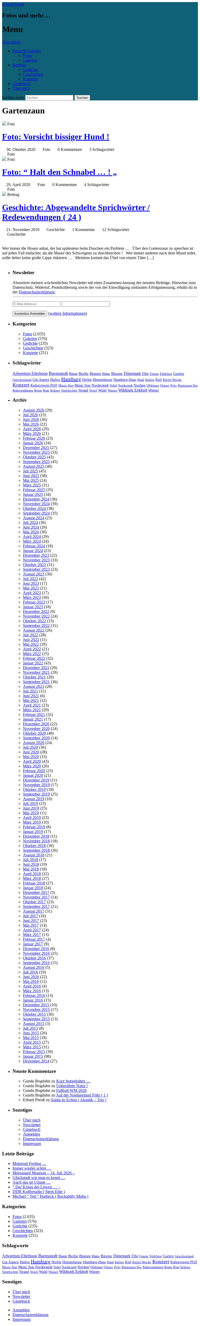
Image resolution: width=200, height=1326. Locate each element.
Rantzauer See (188, 385)
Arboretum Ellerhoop (30, 373)
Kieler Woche (172, 380)
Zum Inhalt (11, 42)
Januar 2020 (33, 775)
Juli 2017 (30, 916)
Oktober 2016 (34, 958)
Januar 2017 (33, 944)
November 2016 (36, 953)
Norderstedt (125, 385)
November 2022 (36, 616)
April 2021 (32, 705)
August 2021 (33, 686)
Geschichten (33, 74)
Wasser (112, 390)
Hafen (55, 379)
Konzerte (30, 79)
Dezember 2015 (36, 1005)
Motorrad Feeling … (29, 1163)
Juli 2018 (30, 859)
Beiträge (19, 65)
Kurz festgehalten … (73, 1081)
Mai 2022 (31, 644)
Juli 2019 (30, 803)
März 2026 (32, 433)
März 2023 (32, 597)
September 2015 (36, 1019)
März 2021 (32, 710)
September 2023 (36, 569)
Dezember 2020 (36, 724)
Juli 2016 (30, 972)
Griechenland (22, 380)
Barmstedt (58, 373)
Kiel (158, 380)
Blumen (95, 374)
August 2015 (33, 1023)
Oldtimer (153, 385)
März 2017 (32, 934)
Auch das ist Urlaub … (31, 1182)
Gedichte (30, 69)
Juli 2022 (30, 635)
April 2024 (32, 536)
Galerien (30, 60)
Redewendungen (22, 390)
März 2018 (32, 878)
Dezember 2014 (36, 1061)
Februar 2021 (34, 714)
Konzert (20, 385)
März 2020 (32, 766)
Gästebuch (21, 83)
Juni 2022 (31, 639)
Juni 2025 (31, 475)
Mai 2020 (31, 756)
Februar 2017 (34, 939)
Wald (102, 390)
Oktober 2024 (34, 508)
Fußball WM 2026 (71, 1090)
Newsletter (32, 1125)
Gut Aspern (41, 380)
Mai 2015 (31, 1037)
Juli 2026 (30, 415)
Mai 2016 (31, 981)
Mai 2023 (31, 588)
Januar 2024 (33, 550)
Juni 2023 (31, 583)
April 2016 (32, 986)
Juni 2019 (31, 808)
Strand (83, 390)
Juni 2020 (31, 752)
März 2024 (32, 541)
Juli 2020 (30, 747)
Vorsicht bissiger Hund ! (55, 136)
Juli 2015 (30, 1028)
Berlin (84, 373)
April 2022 (32, 649)
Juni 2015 (31, 1033)
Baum (73, 374)
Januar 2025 (33, 494)
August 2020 (33, 742)
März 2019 (32, 822)
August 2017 (33, 911)
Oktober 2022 (34, 621)
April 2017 (32, 930)
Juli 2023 (30, 578)
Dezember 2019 (36, 780)
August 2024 (33, 518)
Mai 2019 (31, 813)
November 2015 (36, 1009)
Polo (173, 385)
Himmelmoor (103, 380)
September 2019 (36, 794)
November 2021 (36, 672)
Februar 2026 (34, 438)
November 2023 (36, 560)
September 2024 (36, 513)
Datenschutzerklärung (37, 292)
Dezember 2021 (36, 667)
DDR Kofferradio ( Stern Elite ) (38, 1191)
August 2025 (33, 466)
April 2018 (32, 874)
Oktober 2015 (34, 1014)
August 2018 (33, 855)
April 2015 (32, 1042)
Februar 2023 (34, 602)
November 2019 (36, 785)
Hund (140, 380)
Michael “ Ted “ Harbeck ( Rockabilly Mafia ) (50, 1196)
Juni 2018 (31, 864)
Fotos (27, 55)
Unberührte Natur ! (72, 1086)
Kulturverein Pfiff (43, 385)
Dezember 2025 (36, 447)
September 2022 (36, 625)
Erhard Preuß (13, 4)
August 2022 (33, 630)
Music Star (65, 385)
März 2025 (32, 485)
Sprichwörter (69, 390)
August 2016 (33, 967)
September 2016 (36, 962)
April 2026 (32, 429)
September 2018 (36, 850)
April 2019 (32, 817)
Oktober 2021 (34, 677)
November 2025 (36, 452)
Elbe (145, 374)
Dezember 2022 (36, 611)
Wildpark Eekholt (132, 390)
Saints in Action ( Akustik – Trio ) (78, 1100)
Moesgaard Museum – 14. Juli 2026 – (43, 1173)
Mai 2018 (31, 869)
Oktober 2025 (34, 457)
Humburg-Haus (125, 380)
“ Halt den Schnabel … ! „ (59, 172)
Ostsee (164, 385)
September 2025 (36, 461)
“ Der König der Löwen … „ (36, 1187)
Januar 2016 (33, 1000)
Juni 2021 (31, 696)
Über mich (21, 88)
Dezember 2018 (36, 836)
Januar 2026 (33, 443)
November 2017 (36, 897)
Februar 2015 (34, 1051)
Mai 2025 (31, 480)
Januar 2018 (33, 888)
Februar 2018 (34, 883)
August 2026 (33, 410)
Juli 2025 (30, 471)
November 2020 (36, 728)
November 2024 (36, 504)
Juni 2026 (31, 419)
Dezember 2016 (36, 948)
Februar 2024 (34, 546)
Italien (149, 380)
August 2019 (33, 799)
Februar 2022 (34, 658)
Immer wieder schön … (31, 1168)
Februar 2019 (34, 827)
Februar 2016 (34, 995)
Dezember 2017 (36, 892)
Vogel (93, 390)
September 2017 (36, 906)
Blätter (106, 374)
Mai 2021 (31, 700)
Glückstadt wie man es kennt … (38, 1177)
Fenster (154, 374)
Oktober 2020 (34, 733)
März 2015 (32, 1047)
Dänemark (132, 373)
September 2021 (36, 682)
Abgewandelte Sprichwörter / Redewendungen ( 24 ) (76, 212)
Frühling (166, 374)
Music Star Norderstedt (91, 385)
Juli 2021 (30, 691)
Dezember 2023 (36, 555)
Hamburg (71, 379)
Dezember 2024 (36, 499)
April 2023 (32, 593)
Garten (178, 373)
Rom (46, 390)
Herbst (87, 379)
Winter (153, 390)
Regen (38, 390)
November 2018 (36, 841)
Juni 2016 (31, 977)
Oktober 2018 (34, 845)
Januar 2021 (33, 719)
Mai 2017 (31, 925)
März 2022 (32, 653)
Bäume (117, 373)
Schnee (55, 390)
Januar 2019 (33, 831)
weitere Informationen (67, 313)
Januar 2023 (33, 607)
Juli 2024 (30, 522)
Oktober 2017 (34, 902)
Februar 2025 (34, 490)
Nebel (113, 385)
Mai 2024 (31, 532)
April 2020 (32, 761)
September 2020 (36, 738)
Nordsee (140, 385)
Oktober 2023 (34, 564)
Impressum (32, 1143)
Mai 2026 (31, 424)
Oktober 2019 (34, 789)
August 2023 (33, 574)
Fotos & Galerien (26, 51)
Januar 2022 (33, 663)
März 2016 (32, 991)
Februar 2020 (34, 770)
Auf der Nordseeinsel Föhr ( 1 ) (82, 1095)
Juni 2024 (31, 527)
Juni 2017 (31, 920)
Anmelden (31, 1134)
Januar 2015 (33, 1056)
